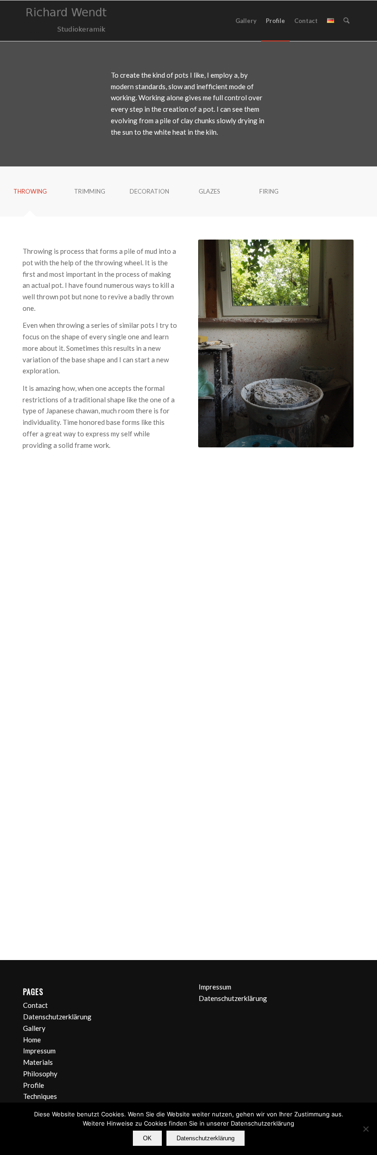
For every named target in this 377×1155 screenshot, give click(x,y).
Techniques (40, 1096)
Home (32, 1039)
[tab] (30, 195)
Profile (33, 1085)
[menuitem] (246, 20)
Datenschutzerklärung (57, 1016)
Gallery (34, 1028)
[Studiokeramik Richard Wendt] (67, 20)
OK (147, 1138)
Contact (35, 1005)
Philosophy (40, 1073)
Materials (38, 1062)
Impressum (39, 1050)
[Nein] (365, 1128)
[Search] (346, 20)
